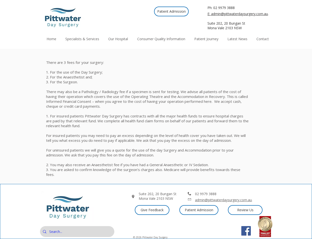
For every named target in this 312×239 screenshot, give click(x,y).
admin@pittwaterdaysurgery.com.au (223, 200)
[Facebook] (246, 231)
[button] (118, 39)
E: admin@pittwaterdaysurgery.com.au (237, 13)
